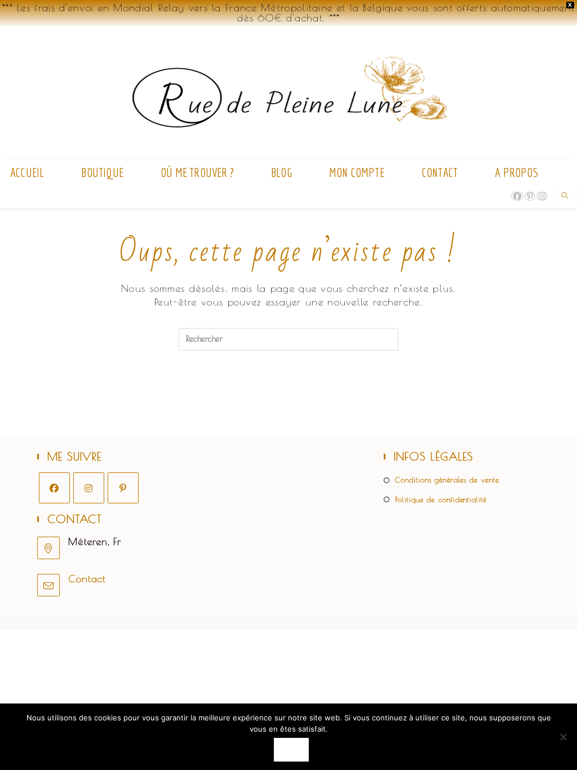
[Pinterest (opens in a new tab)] (530, 196)
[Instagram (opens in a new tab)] (542, 196)
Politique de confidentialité (440, 499)
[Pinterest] (123, 487)
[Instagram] (88, 487)
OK (291, 749)
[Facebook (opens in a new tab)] (517, 196)
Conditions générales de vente (447, 479)
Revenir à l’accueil (288, 396)
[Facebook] (54, 487)
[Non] (563, 736)
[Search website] (565, 196)
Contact (86, 579)
